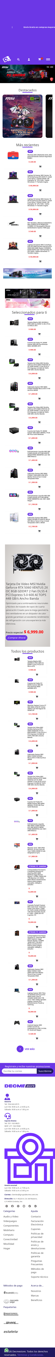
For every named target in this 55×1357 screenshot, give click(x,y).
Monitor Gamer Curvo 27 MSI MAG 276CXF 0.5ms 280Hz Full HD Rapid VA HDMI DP (37, 707)
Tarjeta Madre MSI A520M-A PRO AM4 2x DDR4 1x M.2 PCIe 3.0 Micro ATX (39, 324)
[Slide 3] (32, 261)
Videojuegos (10, 1221)
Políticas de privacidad (37, 1235)
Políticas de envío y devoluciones (38, 1245)
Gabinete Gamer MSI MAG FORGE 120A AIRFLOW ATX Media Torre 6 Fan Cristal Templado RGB (38, 476)
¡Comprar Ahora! (17, 637)
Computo (8, 1234)
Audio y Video (10, 1216)
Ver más (30, 1049)
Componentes (11, 1225)
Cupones (35, 1229)
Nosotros (36, 1291)
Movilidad (8, 1243)
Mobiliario (8, 1230)
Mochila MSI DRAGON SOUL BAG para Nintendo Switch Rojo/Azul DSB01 (40, 156)
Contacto (36, 1216)
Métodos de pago (37, 1270)
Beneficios (36, 1300)
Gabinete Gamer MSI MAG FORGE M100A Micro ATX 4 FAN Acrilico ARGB (39, 388)
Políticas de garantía (37, 1254)
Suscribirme (44, 1071)
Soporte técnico (39, 1276)
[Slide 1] (23, 261)
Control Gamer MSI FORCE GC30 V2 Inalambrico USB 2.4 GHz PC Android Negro (37, 1027)
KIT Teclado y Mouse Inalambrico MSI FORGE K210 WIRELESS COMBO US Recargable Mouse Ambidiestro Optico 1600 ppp (40, 225)
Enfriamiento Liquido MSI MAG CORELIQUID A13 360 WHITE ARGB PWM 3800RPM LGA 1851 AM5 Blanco (39, 454)
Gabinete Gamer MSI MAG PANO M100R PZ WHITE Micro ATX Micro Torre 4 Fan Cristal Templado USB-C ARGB (39, 520)
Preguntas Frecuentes (37, 1262)
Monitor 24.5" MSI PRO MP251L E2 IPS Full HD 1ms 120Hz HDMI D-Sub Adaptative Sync (36, 850)
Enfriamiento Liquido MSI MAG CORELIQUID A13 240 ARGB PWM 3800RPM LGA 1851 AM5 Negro (39, 498)
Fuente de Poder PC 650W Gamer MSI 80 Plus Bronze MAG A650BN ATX (37, 344)
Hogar (6, 1248)
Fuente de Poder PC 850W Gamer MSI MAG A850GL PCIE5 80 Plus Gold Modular (39, 432)
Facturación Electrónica (37, 1223)
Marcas (35, 1295)
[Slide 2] (27, 261)
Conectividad (10, 1239)
